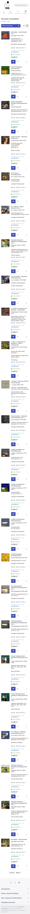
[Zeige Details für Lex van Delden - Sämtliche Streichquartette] (5, 280)
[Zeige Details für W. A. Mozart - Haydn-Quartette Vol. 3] (5, 210)
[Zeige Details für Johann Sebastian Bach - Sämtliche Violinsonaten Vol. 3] (5, 697)
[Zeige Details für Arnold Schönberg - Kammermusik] (5, 70)
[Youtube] (19, 882)
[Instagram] (15, 882)
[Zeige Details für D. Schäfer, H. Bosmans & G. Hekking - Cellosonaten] (5, 312)
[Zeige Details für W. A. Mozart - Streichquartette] (5, 176)
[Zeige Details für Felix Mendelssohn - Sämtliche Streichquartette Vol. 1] (5, 589)
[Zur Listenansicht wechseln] (27, 25)
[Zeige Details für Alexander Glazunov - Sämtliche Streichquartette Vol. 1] (5, 768)
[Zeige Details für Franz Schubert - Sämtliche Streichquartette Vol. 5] (5, 419)
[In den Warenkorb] (13, 62)
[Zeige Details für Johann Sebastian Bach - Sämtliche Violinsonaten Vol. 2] (5, 659)
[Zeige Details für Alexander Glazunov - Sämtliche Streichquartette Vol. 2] (5, 805)
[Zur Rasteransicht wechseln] (24, 25)
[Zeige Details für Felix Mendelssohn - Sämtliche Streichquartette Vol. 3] (5, 624)
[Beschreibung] (26, 62)
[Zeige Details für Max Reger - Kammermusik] (5, 843)
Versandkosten (15, 52)
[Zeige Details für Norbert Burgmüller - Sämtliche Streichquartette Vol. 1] (5, 105)
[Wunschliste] (18, 62)
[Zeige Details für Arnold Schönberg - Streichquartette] (5, 557)
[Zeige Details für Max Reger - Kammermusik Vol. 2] (5, 35)
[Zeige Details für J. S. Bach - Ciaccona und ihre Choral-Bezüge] (5, 384)
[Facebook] (11, 882)
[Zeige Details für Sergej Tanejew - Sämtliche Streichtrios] (5, 140)
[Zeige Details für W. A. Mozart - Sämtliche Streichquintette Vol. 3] (5, 735)
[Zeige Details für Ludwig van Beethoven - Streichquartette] (5, 453)
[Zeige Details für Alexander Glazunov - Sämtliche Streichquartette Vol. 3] (5, 243)
